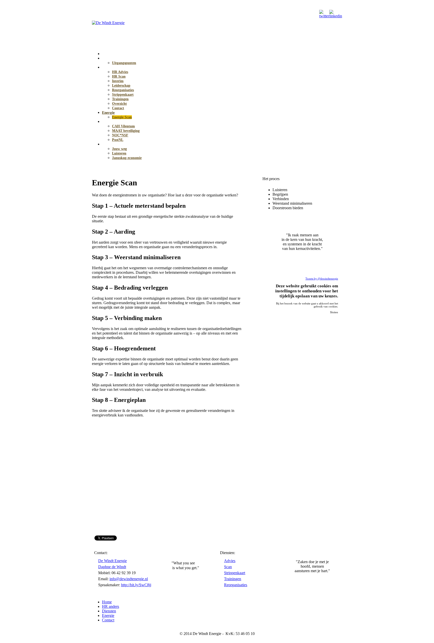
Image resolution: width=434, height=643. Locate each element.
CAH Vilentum (123, 126)
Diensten (109, 67)
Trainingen (120, 99)
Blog (106, 144)
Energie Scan (122, 117)
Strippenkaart (123, 94)
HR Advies (120, 72)
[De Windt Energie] (108, 23)
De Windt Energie (112, 561)
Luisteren (119, 153)
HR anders (111, 58)
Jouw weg (119, 149)
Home (107, 54)
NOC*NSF (120, 135)
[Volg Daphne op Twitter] (324, 16)
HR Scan (119, 76)
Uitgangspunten (124, 63)
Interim (118, 81)
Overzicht (119, 103)
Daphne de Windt (112, 567)
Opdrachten (112, 122)
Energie (108, 113)
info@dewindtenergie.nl (129, 579)
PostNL (117, 140)
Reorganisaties (123, 90)
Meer (326, 316)
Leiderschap (121, 85)
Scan (228, 567)
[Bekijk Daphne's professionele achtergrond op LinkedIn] (335, 16)
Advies (229, 561)
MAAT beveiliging (126, 131)
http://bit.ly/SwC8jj (136, 585)
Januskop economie (127, 158)
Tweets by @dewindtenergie (321, 278)
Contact (118, 108)
